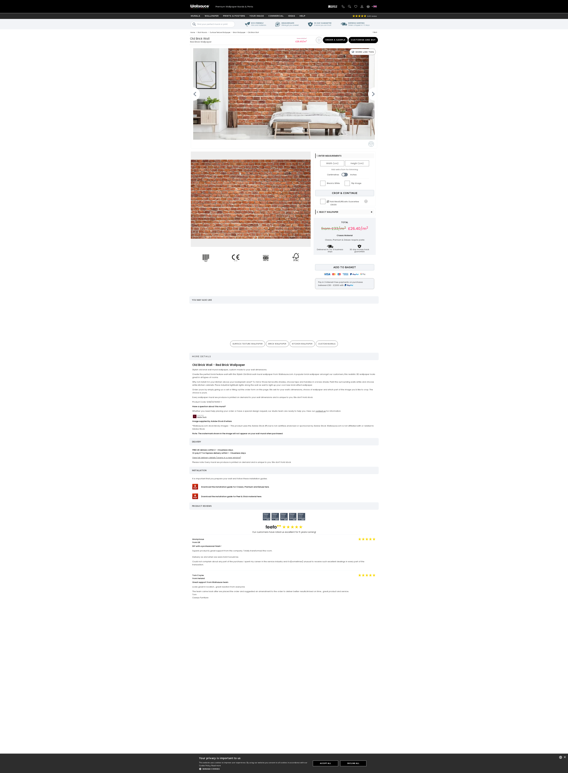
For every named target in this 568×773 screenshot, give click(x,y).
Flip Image (356, 183)
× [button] (565, 757)
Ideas (291, 16)
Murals (195, 16)
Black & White (333, 183)
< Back (374, 32)
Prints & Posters (234, 16)
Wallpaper (212, 16)
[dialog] (284, 763)
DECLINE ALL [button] (353, 763)
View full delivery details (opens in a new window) (216, 457)
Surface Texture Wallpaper (248, 343)
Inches (353, 174)
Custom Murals (326, 343)
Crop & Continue (345, 193)
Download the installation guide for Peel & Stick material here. (231, 496)
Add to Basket (344, 267)
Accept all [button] (325, 763)
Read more (216, 765)
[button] (254, 769)
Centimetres (333, 174)
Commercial (276, 16)
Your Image (257, 16)
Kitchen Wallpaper (302, 343)
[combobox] (560, 757)
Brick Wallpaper (277, 343)
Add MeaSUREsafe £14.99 (344, 202)
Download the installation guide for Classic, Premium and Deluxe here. (235, 486)
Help (302, 16)
